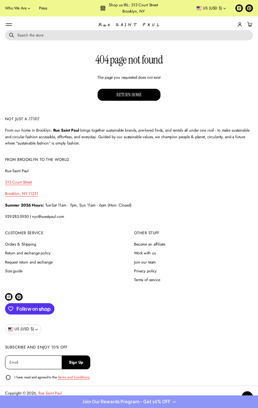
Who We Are (15, 8)
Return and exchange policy (28, 253)
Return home (129, 95)
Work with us (145, 253)
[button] (129, 401)
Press (43, 8)
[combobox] (129, 35)
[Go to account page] (240, 25)
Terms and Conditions (74, 377)
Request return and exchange (29, 262)
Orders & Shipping (20, 244)
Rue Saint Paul (50, 393)
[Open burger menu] (9, 24)
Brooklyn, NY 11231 (21, 193)
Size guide (13, 271)
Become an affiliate (149, 244)
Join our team (145, 262)
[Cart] (249, 25)
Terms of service (147, 280)
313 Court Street (18, 182)
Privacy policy (145, 271)
